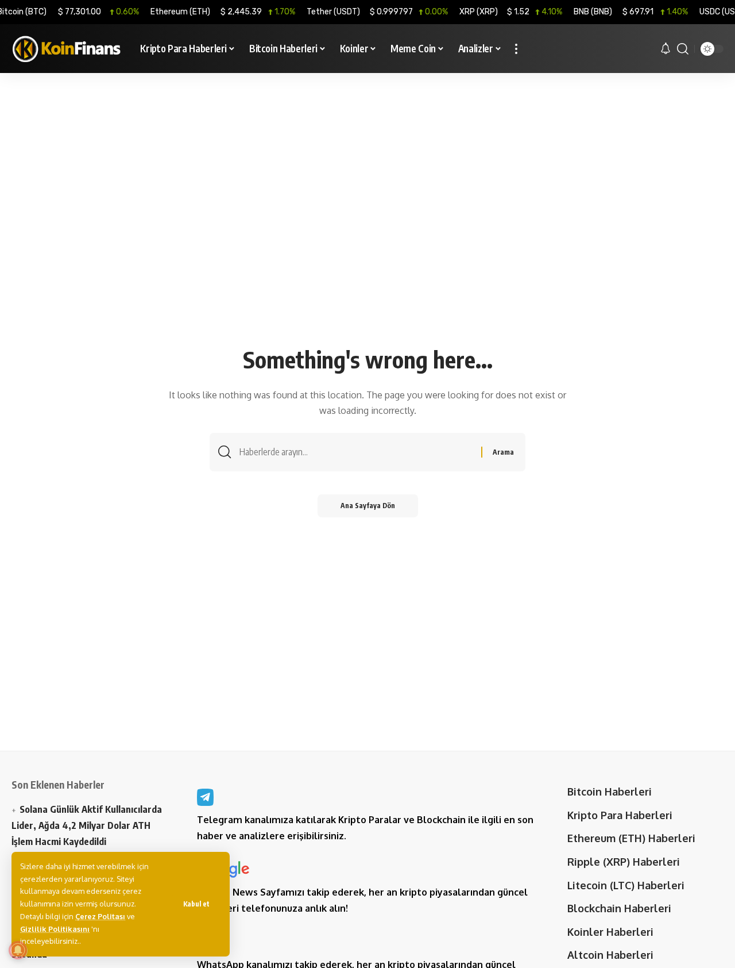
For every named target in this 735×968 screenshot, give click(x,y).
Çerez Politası (100, 916)
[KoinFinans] (66, 48)
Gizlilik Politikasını (55, 929)
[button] (196, 904)
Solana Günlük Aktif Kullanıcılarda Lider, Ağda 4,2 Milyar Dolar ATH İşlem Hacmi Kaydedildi (86, 825)
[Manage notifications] (18, 950)
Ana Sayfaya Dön (368, 505)
